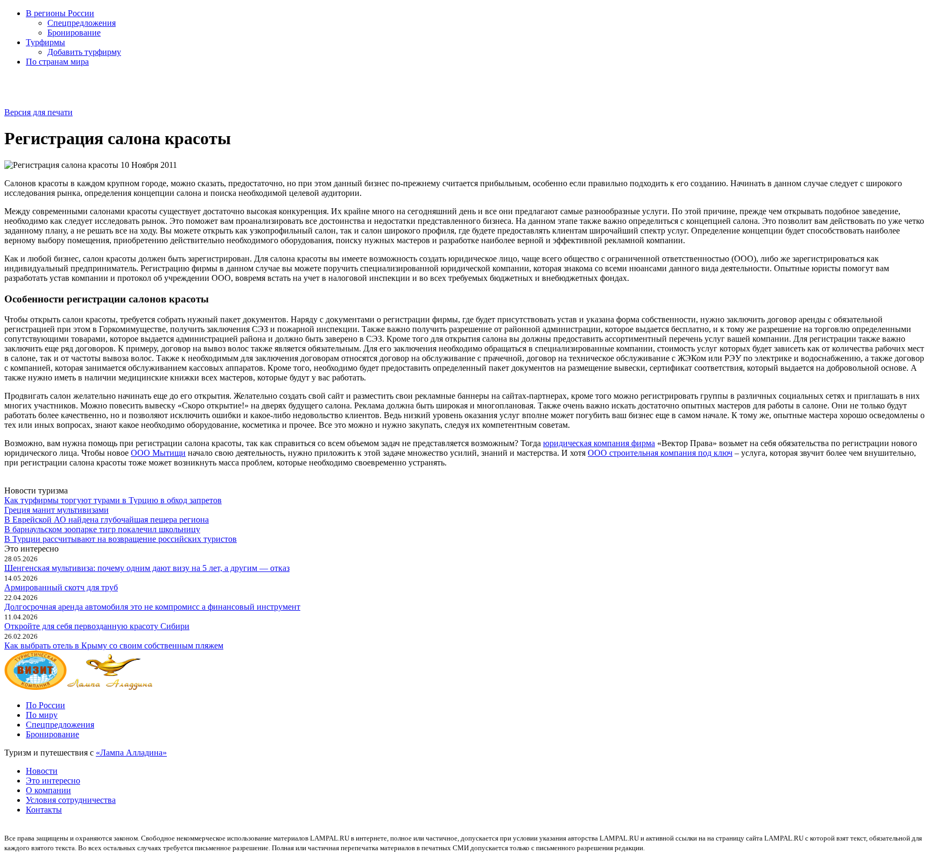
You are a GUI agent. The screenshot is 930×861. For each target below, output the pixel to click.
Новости (42, 770)
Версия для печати (38, 112)
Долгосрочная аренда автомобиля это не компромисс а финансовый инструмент (152, 606)
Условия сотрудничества (71, 799)
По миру (42, 714)
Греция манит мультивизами (56, 509)
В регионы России (60, 13)
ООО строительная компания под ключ (660, 452)
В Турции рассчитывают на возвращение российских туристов (120, 539)
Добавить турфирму (84, 52)
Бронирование (74, 32)
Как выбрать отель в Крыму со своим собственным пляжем (113, 645)
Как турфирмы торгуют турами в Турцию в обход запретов (113, 500)
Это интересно (53, 780)
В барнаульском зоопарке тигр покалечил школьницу (102, 529)
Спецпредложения (81, 22)
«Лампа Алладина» (131, 752)
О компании (48, 790)
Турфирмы (45, 42)
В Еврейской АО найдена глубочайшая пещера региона (106, 519)
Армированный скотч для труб (61, 587)
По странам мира (57, 61)
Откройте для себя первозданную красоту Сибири (96, 626)
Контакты (44, 809)
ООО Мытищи (158, 452)
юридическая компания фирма (599, 443)
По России (45, 705)
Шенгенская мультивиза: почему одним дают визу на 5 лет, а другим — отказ (147, 568)
